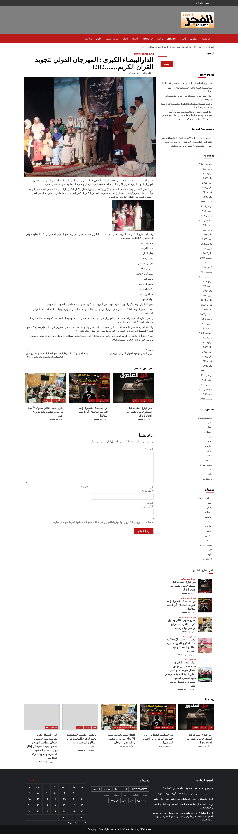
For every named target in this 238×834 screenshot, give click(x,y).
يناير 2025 (207, 253)
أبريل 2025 (207, 239)
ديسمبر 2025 (206, 201)
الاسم (84, 487)
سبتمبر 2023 (206, 328)
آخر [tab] (211, 570)
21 (29, 805)
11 (54, 799)
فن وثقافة (148, 38)
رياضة (160, 38)
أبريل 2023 (207, 351)
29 (81, 817)
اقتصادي (171, 38)
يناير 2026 (207, 196)
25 (54, 811)
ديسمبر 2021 (206, 398)
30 (73, 817)
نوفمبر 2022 (206, 375)
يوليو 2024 (207, 281)
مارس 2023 (206, 356)
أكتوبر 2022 (207, 379)
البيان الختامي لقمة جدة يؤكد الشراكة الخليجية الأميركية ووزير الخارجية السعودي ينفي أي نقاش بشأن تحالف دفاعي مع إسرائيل (187, 142)
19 (46, 805)
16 (73, 805)
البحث (210, 53)
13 (37, 799)
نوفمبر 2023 (206, 318)
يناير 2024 (207, 309)
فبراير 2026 (206, 192)
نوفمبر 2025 (206, 206)
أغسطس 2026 (205, 164)
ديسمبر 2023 (206, 314)
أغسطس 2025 (205, 220)
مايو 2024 (207, 290)
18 (54, 805)
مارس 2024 (206, 300)
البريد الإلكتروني (148, 488)
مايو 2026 (207, 178)
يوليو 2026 (207, 168)
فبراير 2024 (206, 304)
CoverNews (129, 829)
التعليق (149, 449)
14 (29, 799)
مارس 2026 (206, 187)
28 (29, 811)
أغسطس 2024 (205, 276)
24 (64, 811)
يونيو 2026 (207, 173)
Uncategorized (205, 417)
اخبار (125, 38)
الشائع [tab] (197, 570)
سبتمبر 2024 (206, 272)
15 (81, 805)
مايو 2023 (207, 347)
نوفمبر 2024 (206, 262)
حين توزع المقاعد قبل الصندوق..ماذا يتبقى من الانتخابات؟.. (139, 411)
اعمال (183, 38)
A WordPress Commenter (199, 138)
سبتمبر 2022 (206, 384)
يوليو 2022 (207, 394)
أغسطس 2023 (205, 333)
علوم (98, 38)
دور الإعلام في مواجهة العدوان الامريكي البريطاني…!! (130, 352)
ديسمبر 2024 (206, 257)
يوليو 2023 (207, 337)
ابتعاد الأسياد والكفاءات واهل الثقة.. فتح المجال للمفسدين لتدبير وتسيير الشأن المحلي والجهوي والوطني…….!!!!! (57, 353)
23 (73, 811)
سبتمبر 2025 (206, 215)
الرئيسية (206, 38)
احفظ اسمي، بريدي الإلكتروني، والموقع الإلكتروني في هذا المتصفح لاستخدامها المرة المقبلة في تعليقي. (103, 522)
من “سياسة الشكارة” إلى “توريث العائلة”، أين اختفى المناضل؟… (93, 411)
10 (64, 799)
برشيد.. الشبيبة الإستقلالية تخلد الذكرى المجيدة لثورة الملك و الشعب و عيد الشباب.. (186, 105)
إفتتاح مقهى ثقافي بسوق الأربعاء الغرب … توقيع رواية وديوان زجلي (46, 411)
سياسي (194, 38)
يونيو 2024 (207, 286)
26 (46, 811)
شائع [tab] (204, 570)
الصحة (135, 38)
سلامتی (88, 38)
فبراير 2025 (206, 248)
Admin (132, 72)
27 (37, 811)
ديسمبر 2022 (206, 370)
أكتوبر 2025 (207, 211)
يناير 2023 (207, 365)
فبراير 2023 (206, 361)
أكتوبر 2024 (207, 267)
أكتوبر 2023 (207, 323)
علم (210, 469)
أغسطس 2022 (205, 389)
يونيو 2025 (207, 229)
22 (81, 811)
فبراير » (72, 822)
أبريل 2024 (207, 295)
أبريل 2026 (207, 182)
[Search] (25, 38)
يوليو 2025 (207, 225)
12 (46, 799)
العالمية (208, 446)
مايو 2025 (207, 234)
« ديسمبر (81, 822)
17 (64, 805)
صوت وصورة (112, 38)
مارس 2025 (206, 243)
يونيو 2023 (207, 342)
